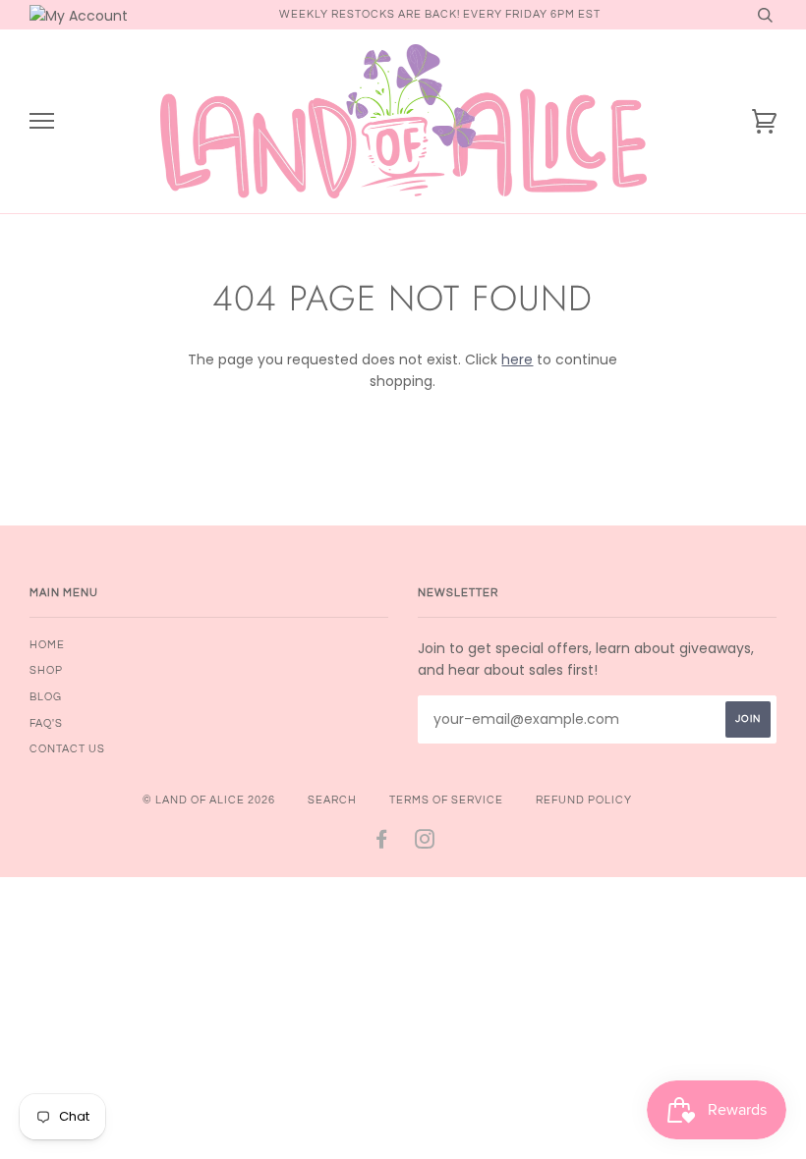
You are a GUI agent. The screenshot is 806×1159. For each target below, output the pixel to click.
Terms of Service (446, 800)
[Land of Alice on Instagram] (425, 843)
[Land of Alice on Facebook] (382, 843)
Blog (45, 696)
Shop (46, 670)
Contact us (67, 749)
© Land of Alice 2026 (209, 800)
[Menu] (41, 121)
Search (332, 800)
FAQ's (46, 723)
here (517, 359)
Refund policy (584, 800)
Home (47, 644)
